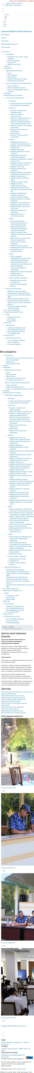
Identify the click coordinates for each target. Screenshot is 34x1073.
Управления (12, 101)
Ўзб (5, 51)
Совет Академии (13, 86)
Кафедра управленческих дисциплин (21, 464)
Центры (11, 218)
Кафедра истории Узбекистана (20, 202)
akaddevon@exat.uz (18, 1055)
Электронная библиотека (13, 288)
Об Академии (5, 34)
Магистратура (12, 77)
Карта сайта (5, 1057)
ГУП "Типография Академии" (16, 340)
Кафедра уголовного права (19, 182)
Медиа (8, 314)
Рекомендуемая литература (16, 331)
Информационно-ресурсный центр (21, 247)
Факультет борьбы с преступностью (20, 411)
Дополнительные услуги (13, 338)
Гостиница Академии (14, 344)
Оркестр (13, 286)
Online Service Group (19, 1069)
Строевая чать (15, 282)
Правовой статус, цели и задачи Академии (20, 358)
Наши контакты (9, 335)
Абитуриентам (5, 47)
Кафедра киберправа (17, 149)
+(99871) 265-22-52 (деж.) (13, 3)
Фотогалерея (12, 319)
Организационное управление (20, 105)
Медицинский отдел (17, 275)
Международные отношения (13, 95)
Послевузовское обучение (16, 81)
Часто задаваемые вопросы (16, 329)
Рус (5, 24)
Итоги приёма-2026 (14, 333)
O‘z (5, 20)
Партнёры (7, 93)
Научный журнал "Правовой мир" (18, 298)
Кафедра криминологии (18, 176)
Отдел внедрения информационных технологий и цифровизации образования (21, 258)
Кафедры (11, 139)
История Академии (14, 60)
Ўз (5, 22)
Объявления (5, 41)
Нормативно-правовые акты (16, 328)
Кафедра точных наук (17, 166)
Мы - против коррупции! (12, 310)
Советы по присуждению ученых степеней (19, 389)
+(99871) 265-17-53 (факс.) (12, 5)
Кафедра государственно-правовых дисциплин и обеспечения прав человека (19, 195)
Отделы (11, 254)
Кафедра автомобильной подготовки (21, 500)
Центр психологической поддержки (20, 524)
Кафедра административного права (20, 471)
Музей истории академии (19, 284)
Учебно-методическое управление (21, 103)
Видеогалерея (12, 321)
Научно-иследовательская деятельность (18, 83)
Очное (9, 73)
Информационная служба (19, 280)
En (5, 26)
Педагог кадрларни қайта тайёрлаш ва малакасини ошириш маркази (21, 234)
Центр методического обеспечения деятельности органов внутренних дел (19, 223)
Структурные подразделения (15, 98)
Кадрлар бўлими (16, 273)
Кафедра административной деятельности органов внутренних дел (21, 189)
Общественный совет (14, 64)
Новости (4, 38)
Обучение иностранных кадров (17, 79)
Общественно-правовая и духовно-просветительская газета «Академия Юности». (19, 302)
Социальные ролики (14, 317)
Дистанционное (12, 75)
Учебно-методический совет (17, 87)
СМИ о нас (7, 322)
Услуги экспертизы (13, 342)
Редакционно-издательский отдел (21, 271)
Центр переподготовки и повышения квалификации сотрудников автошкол (19, 228)
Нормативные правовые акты (13, 312)
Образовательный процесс (9, 44)
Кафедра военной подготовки (20, 204)
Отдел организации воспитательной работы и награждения (19, 267)
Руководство (12, 62)
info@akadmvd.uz (6, 1055)
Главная (4, 627)
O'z (2, 51)
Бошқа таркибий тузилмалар (18, 278)
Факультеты (12, 108)
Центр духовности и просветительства (13, 712)
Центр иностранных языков (19, 245)
